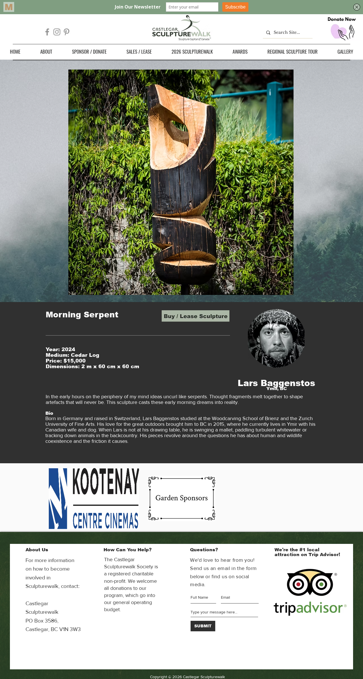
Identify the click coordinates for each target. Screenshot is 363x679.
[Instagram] (57, 32)
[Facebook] (47, 32)
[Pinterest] (66, 32)
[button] (46, 51)
